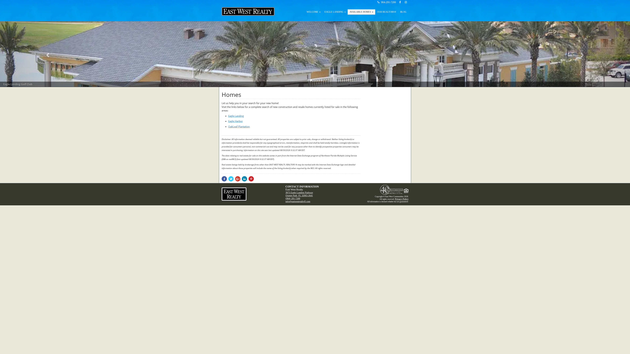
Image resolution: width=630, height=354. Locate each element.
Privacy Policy (402, 199)
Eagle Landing (334, 12)
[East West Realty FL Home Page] (251, 194)
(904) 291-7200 (292, 198)
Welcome (313, 12)
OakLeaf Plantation (239, 126)
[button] (47, 54)
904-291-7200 (388, 2)
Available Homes (361, 12)
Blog (403, 12)
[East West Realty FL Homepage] (248, 11)
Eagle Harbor (235, 121)
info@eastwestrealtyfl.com (297, 201)
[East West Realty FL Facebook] (400, 2)
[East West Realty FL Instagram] (406, 2)
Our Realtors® (386, 12)
